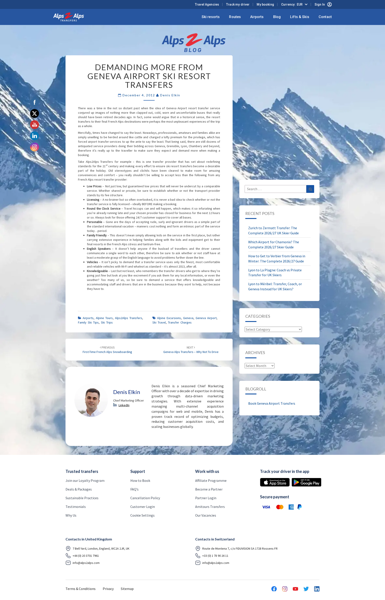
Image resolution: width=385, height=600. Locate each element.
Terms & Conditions (81, 588)
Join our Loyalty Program (85, 480)
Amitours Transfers (210, 506)
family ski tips (88, 322)
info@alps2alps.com (86, 563)
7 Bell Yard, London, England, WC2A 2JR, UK (101, 548)
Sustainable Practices (82, 498)
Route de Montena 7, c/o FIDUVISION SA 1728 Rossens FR (240, 548)
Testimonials (76, 506)
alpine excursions (169, 318)
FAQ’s (134, 489)
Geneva (188, 318)
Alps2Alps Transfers (128, 318)
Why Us (71, 515)
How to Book (140, 480)
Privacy (108, 588)
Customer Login (142, 506)
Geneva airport (206, 318)
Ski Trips (107, 322)
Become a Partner (209, 489)
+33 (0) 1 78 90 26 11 (215, 556)
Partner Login (205, 498)
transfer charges (180, 322)
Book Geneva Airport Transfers (271, 403)
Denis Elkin (170, 95)
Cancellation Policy (145, 498)
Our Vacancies (205, 515)
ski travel (159, 322)
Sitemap (127, 588)
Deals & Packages (79, 489)
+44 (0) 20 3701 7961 (86, 556)
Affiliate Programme (211, 480)
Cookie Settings (142, 515)
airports (88, 318)
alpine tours (104, 318)
